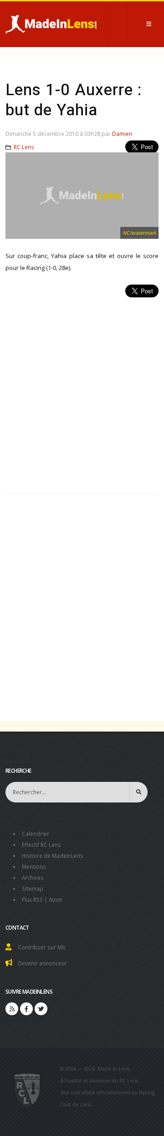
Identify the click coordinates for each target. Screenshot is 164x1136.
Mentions (34, 866)
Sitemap (32, 888)
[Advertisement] (82, 390)
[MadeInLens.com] (27, 1090)
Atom (55, 899)
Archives (33, 877)
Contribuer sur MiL (42, 947)
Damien (122, 133)
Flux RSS (32, 899)
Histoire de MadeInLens (52, 855)
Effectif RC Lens (41, 844)
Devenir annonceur (42, 963)
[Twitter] (41, 1008)
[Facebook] (26, 1008)
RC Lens (24, 147)
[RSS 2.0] (11, 1008)
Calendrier (35, 833)
